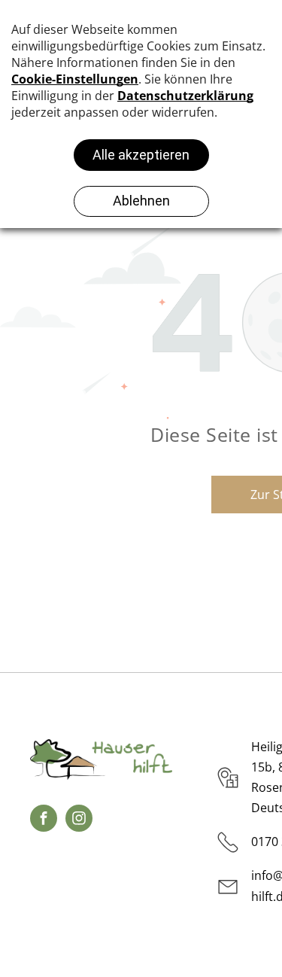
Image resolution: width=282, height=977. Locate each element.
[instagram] (78, 820)
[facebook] (43, 820)
